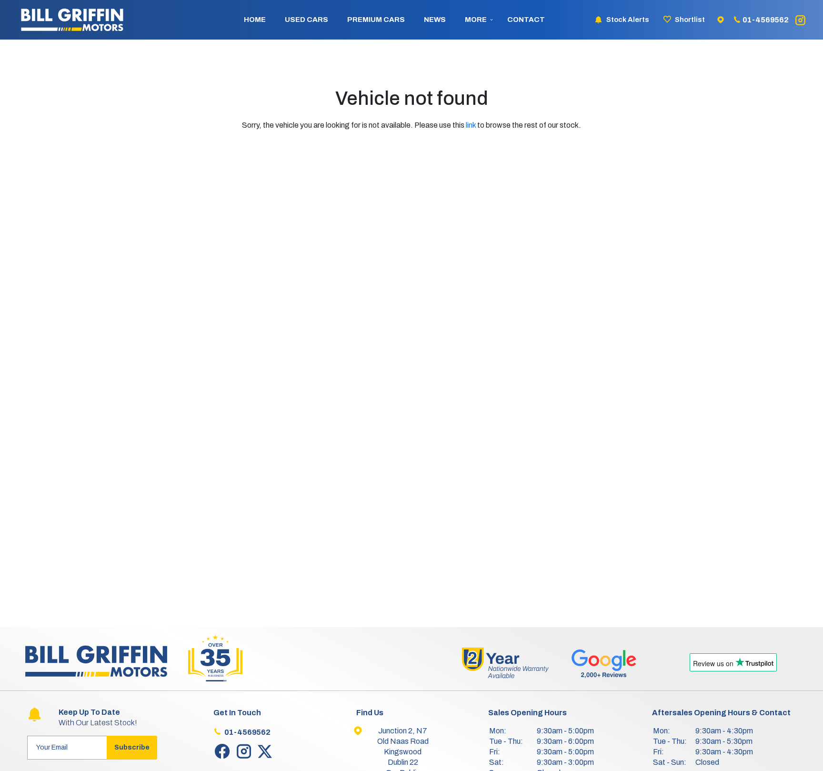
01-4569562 (766, 20)
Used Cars (306, 19)
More (476, 19)
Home (255, 19)
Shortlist (690, 19)
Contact (526, 19)
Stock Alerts (627, 19)
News (435, 19)
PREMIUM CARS (376, 19)
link (471, 125)
